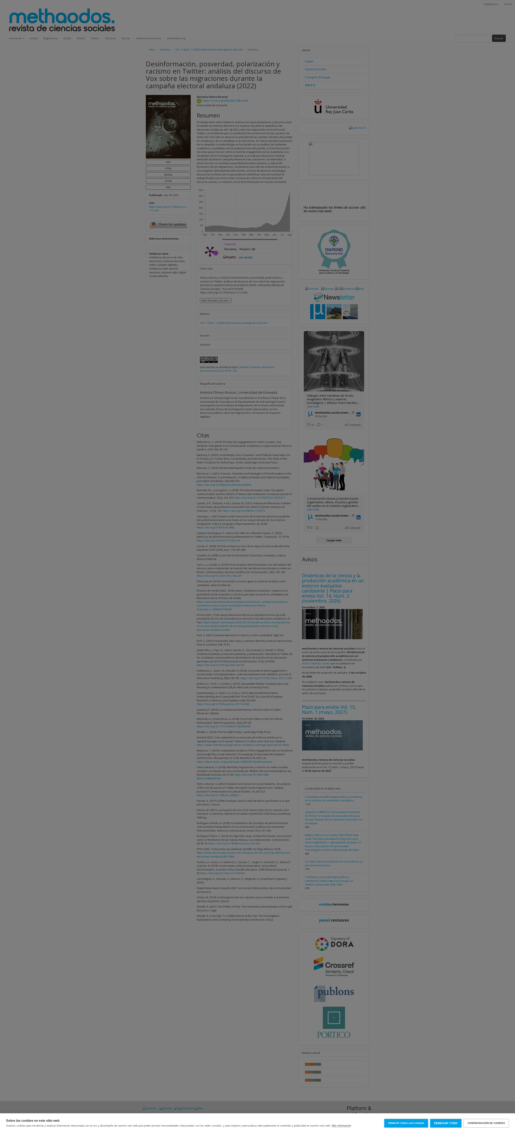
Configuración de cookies (486, 1123)
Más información (341, 1125)
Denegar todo (445, 1123)
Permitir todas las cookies (406, 1123)
